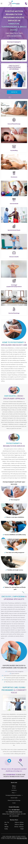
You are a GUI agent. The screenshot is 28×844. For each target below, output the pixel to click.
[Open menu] (1, 3)
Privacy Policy (24, 838)
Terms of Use (19, 838)
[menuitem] (14, 787)
